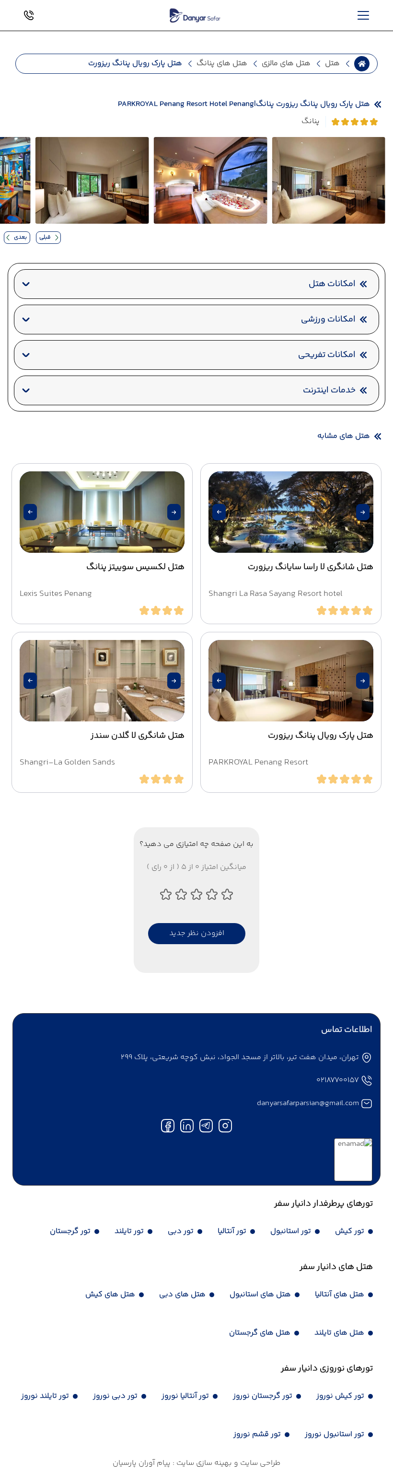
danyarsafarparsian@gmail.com (308, 1103)
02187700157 (337, 1080)
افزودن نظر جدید (196, 933)
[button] (363, 512)
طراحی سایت (259, 1463)
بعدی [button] (20, 237)
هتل (332, 63)
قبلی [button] (45, 237)
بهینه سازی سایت (203, 1463)
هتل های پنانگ (221, 63)
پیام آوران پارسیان (142, 1463)
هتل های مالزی (286, 63)
